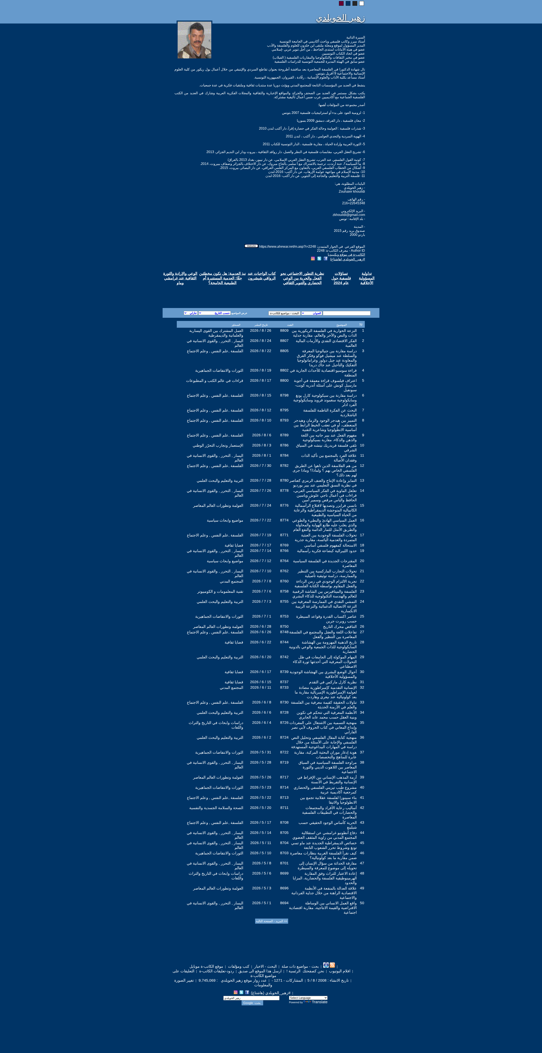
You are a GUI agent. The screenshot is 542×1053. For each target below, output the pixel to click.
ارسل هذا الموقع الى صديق (260, 971)
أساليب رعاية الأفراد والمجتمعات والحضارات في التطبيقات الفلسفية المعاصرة (329, 812)
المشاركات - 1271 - (287, 980)
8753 (284, 616)
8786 (284, 445)
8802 (284, 370)
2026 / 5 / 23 (260, 787)
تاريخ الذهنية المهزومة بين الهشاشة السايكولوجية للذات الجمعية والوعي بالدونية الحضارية (323, 647)
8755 (284, 601)
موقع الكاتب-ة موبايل (206, 966)
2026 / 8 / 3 (261, 445)
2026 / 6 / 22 (260, 642)
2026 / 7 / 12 (260, 561)
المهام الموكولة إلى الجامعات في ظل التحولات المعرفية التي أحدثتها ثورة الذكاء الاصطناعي (325, 662)
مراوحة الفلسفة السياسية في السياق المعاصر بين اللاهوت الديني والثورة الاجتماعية (328, 767)
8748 (284, 632)
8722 (284, 752)
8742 (284, 657)
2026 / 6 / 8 (261, 702)
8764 (284, 561)
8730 (284, 702)
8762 (284, 571)
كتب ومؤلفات (238, 966)
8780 (284, 480)
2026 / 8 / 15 (260, 395)
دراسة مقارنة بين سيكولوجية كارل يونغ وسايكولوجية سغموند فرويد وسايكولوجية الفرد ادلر (325, 400)
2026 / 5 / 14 (260, 833)
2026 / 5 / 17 (260, 822)
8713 (284, 797)
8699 (284, 873)
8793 (284, 420)
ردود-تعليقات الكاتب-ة (216, 971)
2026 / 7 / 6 (261, 591)
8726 (284, 722)
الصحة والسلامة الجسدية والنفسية (216, 808)
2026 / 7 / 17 (260, 545)
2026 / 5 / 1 (261, 903)
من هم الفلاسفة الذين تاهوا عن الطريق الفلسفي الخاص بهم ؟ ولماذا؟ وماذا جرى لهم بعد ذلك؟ (325, 470)
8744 (284, 642)
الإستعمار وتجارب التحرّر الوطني (218, 445)
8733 (284, 687)
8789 (284, 435)
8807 (284, 341)
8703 (284, 853)
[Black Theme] (355, 3)
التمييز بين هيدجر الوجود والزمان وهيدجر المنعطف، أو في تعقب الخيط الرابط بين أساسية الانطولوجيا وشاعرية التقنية (325, 425)
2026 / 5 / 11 (260, 843)
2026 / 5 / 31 (260, 752)
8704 (284, 843)
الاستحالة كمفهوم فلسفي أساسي (330, 545)
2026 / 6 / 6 (261, 712)
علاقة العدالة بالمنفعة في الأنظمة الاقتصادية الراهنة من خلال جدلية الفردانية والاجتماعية (324, 893)
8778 (284, 490)
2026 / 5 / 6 (261, 873)
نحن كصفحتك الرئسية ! (304, 971)
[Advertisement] (220, 292)
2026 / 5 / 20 (260, 808)
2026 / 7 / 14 (260, 551)
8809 (284, 330)
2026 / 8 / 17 (260, 380)
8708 (284, 822)
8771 (284, 535)
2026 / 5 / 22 (260, 797)
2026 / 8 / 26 (260, 330)
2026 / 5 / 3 (261, 888)
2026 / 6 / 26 (260, 632)
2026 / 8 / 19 (260, 370)
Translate (320, 1002)
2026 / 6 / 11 (260, 687)
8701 (284, 863)
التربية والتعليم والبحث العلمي (220, 480)
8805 (284, 351)
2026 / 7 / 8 (261, 581)
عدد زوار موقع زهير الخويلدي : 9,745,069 (232, 980)
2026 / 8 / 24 (260, 341)
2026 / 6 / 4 (261, 722)
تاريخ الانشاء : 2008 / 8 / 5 (328, 980)
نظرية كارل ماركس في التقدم (333, 682)
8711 (284, 808)
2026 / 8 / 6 (261, 435)
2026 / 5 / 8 (261, 863)
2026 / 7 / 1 (261, 616)
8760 (284, 581)
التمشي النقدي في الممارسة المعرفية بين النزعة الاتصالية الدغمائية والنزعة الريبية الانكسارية (324, 606)
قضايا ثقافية (234, 545)
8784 (284, 455)
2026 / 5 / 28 (260, 762)
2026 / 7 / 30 (260, 465)
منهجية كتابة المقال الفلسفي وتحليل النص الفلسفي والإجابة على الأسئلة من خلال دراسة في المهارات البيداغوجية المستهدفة (324, 742)
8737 (284, 682)
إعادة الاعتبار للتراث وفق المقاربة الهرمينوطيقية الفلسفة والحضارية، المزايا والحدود (325, 878)
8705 (284, 833)
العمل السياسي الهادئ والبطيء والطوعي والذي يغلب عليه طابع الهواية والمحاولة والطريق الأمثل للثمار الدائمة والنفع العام (324, 525)
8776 (284, 505)
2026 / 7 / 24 (260, 505)
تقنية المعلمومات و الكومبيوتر (220, 591)
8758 (284, 591)
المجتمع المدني (231, 581)
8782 (284, 465)
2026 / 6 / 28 (260, 626)
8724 (284, 737)
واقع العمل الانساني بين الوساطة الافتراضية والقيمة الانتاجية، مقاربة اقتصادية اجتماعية (323, 908)
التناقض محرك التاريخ (340, 627)
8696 (284, 888)
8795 (284, 410)
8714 (284, 787)
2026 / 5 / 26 (260, 777)
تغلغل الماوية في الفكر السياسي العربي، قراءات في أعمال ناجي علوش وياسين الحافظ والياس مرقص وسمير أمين (325, 495)
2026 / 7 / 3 (261, 601)
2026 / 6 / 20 (260, 657)
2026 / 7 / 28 (260, 480)
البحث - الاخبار (265, 966)
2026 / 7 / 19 (260, 535)
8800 (284, 380)
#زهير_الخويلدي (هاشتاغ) (347, 259)
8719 (284, 762)
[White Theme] (361, 3)
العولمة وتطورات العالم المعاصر (218, 505)
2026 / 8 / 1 (261, 455)
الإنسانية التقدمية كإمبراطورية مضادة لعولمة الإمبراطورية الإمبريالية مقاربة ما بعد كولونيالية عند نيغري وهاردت (326, 692)
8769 (284, 545)
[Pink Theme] (341, 3)
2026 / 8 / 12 (260, 410)
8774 (284, 520)
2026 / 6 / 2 (261, 737)
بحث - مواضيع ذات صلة (300, 966)
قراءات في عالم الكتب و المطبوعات (214, 381)
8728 (284, 712)
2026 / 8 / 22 (260, 351)
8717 (284, 777)
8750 (284, 626)
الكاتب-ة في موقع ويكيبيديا (346, 254)
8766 (284, 551)
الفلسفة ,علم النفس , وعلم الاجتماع (215, 351)
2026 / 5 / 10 (260, 853)
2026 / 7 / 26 (260, 490)
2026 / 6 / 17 (260, 672)
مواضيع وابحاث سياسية (225, 520)
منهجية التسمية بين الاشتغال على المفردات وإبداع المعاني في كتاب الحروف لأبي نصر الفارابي (323, 727)
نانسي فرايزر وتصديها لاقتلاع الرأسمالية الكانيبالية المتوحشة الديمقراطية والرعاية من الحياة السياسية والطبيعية (325, 510)
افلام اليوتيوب (339, 971)
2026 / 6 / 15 (260, 682)
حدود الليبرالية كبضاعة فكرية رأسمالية (327, 551)
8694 (284, 903)
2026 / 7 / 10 (260, 571)
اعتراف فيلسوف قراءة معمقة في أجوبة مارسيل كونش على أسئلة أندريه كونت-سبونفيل (325, 385)
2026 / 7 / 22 (260, 520)
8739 (284, 672)
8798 (284, 395)
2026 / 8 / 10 (260, 420)
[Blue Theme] (348, 3)
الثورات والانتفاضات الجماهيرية (219, 370)
